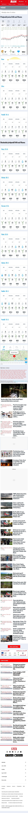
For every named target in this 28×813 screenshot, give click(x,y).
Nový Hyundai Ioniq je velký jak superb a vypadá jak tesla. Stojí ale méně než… (19, 726)
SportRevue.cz (4, 713)
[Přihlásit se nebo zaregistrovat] (26, 1)
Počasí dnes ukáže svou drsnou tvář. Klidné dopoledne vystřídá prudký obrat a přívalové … (19, 424)
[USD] (2, 655)
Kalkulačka (22, 655)
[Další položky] (26, 4)
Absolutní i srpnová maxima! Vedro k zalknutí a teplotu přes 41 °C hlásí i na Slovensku (19, 638)
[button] (9, 755)
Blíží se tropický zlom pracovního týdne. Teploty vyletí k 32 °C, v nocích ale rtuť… (19, 557)
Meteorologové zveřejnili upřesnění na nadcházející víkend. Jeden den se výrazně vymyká (19, 610)
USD (5, 655)
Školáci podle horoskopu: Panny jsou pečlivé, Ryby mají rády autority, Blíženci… (19, 700)
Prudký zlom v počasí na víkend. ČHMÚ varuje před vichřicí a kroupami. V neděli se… (19, 414)
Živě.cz (2, 707)
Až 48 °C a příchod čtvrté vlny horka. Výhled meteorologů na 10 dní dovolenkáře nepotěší (19, 631)
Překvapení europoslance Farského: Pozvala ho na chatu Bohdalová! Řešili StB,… (19, 667)
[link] (7, 752)
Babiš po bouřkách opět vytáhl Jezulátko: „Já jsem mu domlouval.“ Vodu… (19, 687)
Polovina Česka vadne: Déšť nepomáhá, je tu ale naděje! (19, 583)
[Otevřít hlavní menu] (1, 1)
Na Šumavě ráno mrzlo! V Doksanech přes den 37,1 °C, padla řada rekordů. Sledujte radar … (19, 532)
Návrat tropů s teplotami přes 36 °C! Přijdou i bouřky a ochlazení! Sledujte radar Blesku (19, 593)
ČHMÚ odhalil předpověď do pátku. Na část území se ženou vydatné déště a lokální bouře (19, 496)
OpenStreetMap (20, 360)
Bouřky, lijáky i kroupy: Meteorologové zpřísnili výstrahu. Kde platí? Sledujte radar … (19, 514)
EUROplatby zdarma (21, 650)
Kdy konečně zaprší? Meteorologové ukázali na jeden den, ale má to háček (19, 574)
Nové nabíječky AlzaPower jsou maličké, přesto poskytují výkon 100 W (19, 707)
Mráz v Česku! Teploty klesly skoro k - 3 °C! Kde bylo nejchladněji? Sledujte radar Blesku (19, 566)
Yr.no (17, 382)
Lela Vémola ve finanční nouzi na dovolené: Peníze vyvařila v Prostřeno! (19, 732)
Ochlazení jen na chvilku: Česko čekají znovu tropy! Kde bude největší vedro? (19, 616)
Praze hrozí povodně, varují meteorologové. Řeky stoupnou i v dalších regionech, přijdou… (19, 407)
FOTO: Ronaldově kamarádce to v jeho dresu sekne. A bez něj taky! (19, 713)
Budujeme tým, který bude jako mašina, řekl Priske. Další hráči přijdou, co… (19, 693)
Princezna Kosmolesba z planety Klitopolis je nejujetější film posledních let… (19, 720)
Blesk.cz (3, 667)
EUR (5, 653)
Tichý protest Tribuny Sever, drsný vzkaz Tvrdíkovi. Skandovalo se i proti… (19, 680)
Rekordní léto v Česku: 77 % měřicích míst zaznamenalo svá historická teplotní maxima (19, 624)
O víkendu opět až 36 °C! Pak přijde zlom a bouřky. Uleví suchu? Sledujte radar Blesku (19, 550)
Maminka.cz (4, 699)
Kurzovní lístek (5, 650)
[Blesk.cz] (13, 1)
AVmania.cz (3, 719)
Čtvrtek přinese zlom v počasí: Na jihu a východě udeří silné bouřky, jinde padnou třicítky (19, 453)
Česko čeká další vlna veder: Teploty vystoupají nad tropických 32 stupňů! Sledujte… (19, 602)
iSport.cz (3, 679)
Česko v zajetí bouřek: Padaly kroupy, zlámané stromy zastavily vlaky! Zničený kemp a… (18, 505)
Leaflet (15, 360)
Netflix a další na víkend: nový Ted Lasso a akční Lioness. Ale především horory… (19, 740)
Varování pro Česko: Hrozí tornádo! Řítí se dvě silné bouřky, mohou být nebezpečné (19, 462)
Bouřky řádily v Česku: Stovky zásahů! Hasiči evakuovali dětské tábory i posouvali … (12, 400)
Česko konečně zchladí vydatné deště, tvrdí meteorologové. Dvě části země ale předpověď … (19, 541)
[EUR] (2, 653)
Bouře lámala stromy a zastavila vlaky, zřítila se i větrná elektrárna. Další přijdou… (19, 433)
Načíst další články (14, 646)
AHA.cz (2, 672)
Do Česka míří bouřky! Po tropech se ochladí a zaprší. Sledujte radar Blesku (19, 522)
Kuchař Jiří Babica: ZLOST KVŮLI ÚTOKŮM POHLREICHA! (19, 673)
